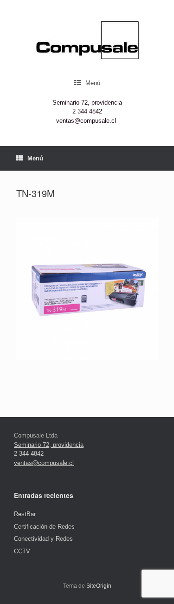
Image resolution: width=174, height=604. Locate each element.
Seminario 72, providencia (87, 102)
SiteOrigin (98, 586)
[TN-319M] (87, 357)
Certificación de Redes (44, 526)
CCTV (22, 551)
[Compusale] (87, 41)
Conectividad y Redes (43, 538)
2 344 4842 (87, 111)
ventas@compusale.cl (86, 120)
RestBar (25, 514)
